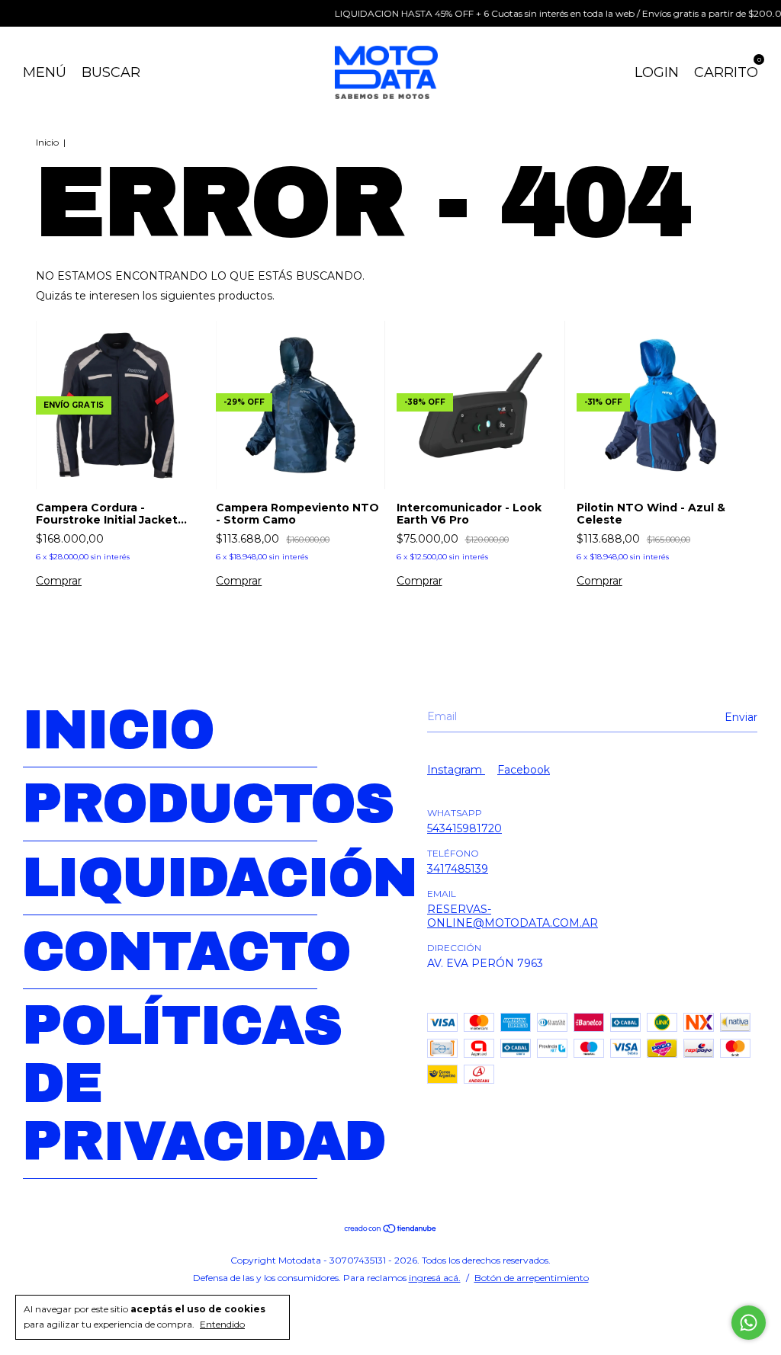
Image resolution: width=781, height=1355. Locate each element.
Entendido (222, 1324)
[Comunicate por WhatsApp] (748, 1322)
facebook (523, 770)
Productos (208, 804)
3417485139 (457, 869)
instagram (456, 770)
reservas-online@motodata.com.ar (512, 916)
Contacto (187, 952)
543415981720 (464, 828)
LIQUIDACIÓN (220, 878)
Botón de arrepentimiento (531, 1277)
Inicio (47, 142)
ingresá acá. (435, 1277)
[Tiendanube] (391, 1230)
